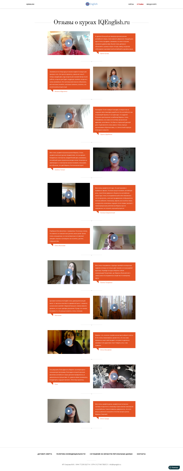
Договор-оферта (44, 454)
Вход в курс (152, 4)
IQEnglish (91, 4)
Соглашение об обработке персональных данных (111, 454)
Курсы (131, 4)
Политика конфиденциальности (70, 454)
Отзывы (140, 4)
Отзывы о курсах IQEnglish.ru (92, 22)
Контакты (141, 454)
